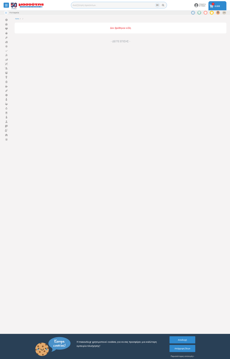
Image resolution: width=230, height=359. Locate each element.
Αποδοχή (182, 340)
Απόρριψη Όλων (182, 348)
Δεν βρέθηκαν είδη (120, 28)
